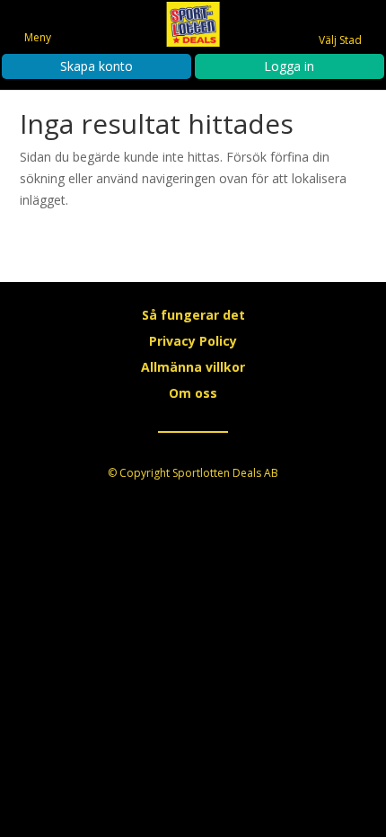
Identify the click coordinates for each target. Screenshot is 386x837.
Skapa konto (96, 66)
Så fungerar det (193, 314)
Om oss (193, 392)
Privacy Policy (193, 340)
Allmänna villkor (193, 366)
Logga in (289, 66)
